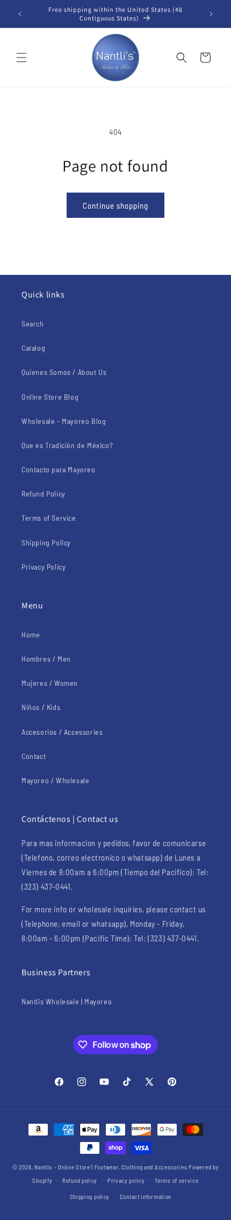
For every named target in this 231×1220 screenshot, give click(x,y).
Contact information (145, 1196)
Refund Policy (43, 493)
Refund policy (79, 1180)
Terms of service (176, 1180)
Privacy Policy (43, 566)
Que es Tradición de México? (67, 445)
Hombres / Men (46, 658)
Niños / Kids (40, 707)
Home (30, 634)
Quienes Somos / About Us (63, 372)
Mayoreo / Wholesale (55, 780)
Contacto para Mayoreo (58, 469)
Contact (33, 756)
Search (32, 323)
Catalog (33, 347)
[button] (21, 57)
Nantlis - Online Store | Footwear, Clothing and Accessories (110, 1167)
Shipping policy (90, 1196)
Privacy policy (126, 1180)
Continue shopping (115, 205)
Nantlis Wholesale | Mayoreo (66, 1001)
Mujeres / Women (49, 682)
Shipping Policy (46, 542)
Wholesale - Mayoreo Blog (63, 420)
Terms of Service (48, 517)
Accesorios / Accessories (62, 731)
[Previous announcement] (20, 14)
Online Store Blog (49, 396)
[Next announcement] (211, 14)
